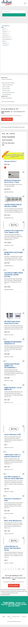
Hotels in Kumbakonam (7, 79)
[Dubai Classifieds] (6, 2)
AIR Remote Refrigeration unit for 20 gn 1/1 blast (12, 181)
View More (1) (6, 45)
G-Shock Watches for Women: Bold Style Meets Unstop (12, 548)
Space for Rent (5, 153)
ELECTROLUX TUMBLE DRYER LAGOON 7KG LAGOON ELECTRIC (13, 274)
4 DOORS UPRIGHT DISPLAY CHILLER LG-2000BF (13, 205)
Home (4, 616)
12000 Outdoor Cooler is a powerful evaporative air (12, 455)
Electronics (6, 31)
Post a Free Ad (7, 119)
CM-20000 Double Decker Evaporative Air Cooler (12, 322)
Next (19, 569)
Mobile (4, 41)
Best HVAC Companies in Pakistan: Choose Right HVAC (13, 477)
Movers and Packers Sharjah (8, 82)
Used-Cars (5, 43)
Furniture (6, 33)
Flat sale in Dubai (6, 88)
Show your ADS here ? (10, 161)
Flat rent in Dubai (6, 90)
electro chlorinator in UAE (12, 434)
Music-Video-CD (7, 37)
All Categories (5, 25)
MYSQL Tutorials (6, 86)
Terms (9, 616)
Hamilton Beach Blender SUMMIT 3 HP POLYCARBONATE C (12, 366)
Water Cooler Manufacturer (13, 521)
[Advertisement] (14, 59)
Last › (23, 569)
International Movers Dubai (8, 92)
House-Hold (6, 35)
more (13, 239)
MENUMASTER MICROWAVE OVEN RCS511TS (13, 343)
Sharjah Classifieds (6, 94)
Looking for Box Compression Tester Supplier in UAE (13, 231)
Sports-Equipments (7, 39)
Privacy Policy (16, 616)
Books (5, 29)
